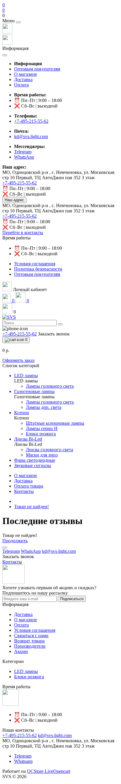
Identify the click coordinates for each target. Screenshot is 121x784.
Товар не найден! (31, 506)
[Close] (18, 22)
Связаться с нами (31, 635)
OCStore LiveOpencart (48, 771)
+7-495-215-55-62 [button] (19, 735)
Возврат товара (29, 640)
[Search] (60, 324)
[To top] (4, 547)
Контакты (24, 491)
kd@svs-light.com (31, 136)
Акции (21, 651)
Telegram (22, 755)
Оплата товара (28, 486)
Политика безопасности (38, 268)
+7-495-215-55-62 (31, 121)
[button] (60, 15)
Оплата (21, 84)
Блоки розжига (29, 676)
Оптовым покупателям (37, 68)
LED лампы (26, 671)
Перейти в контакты (22, 232)
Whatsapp (23, 761)
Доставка (23, 79)
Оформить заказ (18, 360)
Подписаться (71, 599)
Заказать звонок (54, 333)
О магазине (25, 74)
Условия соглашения (34, 263)
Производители (30, 646)
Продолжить (15, 540)
